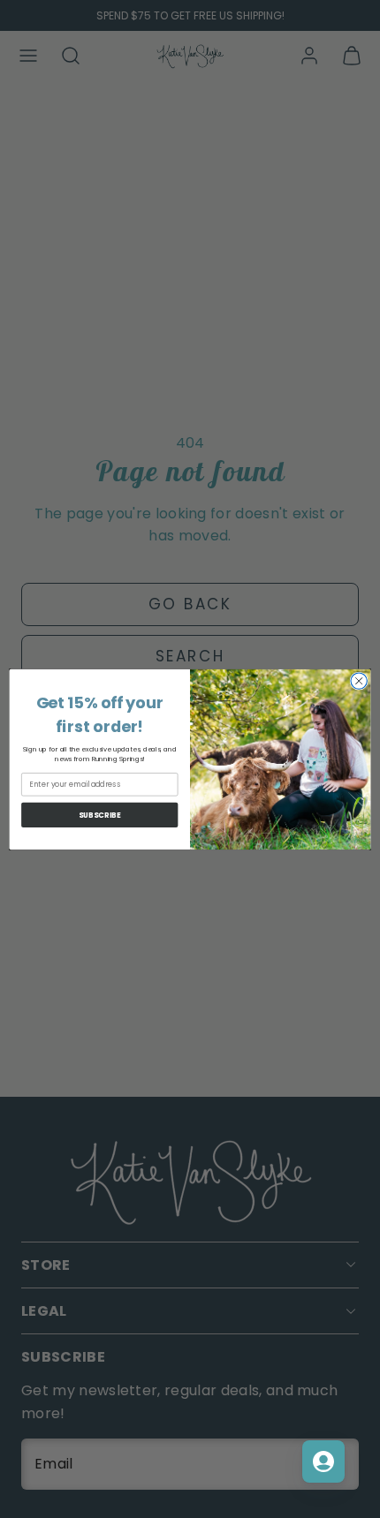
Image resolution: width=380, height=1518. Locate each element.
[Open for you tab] (323, 1461)
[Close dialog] (359, 680)
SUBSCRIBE (100, 814)
